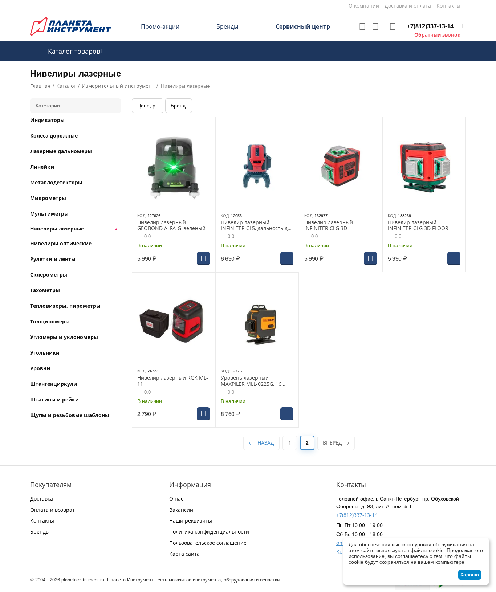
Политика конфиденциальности (209, 531)
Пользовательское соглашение (208, 542)
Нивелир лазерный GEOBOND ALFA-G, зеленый (171, 226)
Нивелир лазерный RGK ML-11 (172, 381)
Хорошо (469, 574)
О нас (176, 498)
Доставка (41, 498)
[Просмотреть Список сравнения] (375, 26)
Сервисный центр (303, 26)
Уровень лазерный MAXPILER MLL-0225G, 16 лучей (251, 381)
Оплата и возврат (52, 509)
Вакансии (181, 509)
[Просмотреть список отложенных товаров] (362, 26)
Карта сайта (184, 553)
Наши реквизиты (190, 520)
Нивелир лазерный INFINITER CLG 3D (328, 226)
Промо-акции (160, 26)
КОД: (141, 215)
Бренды (227, 26)
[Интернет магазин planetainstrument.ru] (70, 26)
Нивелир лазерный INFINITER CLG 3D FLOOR (418, 226)
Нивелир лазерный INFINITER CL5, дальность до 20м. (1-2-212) (255, 226)
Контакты (42, 520)
